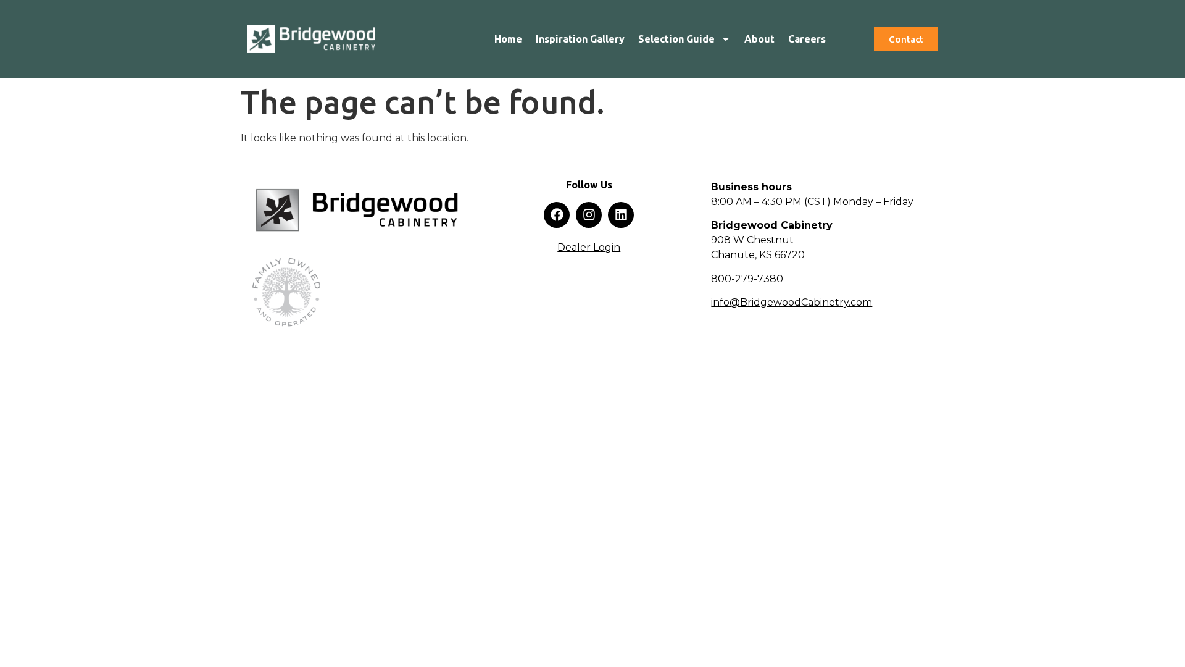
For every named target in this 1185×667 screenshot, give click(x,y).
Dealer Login (588, 247)
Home (508, 38)
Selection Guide (676, 38)
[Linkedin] (621, 215)
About (759, 38)
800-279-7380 (747, 279)
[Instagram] (589, 215)
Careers (807, 38)
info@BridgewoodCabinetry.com (791, 302)
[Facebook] (557, 215)
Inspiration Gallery (580, 38)
